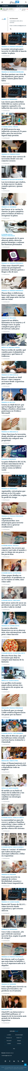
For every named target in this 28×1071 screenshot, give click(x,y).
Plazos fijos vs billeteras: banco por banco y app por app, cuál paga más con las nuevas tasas (13, 296)
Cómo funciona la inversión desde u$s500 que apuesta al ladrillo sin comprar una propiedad (13, 437)
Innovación (9, 1040)
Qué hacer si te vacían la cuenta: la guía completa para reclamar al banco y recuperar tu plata (12, 212)
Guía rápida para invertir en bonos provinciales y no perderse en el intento (13, 988)
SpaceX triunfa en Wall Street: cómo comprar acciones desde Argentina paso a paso (12, 380)
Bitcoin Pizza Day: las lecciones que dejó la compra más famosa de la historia (12, 658)
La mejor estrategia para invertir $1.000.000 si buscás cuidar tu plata (13, 51)
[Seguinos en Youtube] (22, 1061)
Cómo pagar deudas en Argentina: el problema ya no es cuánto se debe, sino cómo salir (13, 578)
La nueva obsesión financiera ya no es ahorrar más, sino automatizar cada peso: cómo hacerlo (13, 631)
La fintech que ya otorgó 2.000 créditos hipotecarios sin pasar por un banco (13, 712)
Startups (19, 1040)
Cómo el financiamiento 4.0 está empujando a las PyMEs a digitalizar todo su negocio (13, 766)
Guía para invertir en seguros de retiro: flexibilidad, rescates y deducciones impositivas (12, 880)
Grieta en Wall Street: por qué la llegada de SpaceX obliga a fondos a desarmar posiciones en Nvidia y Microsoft (13, 408)
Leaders (9, 1043)
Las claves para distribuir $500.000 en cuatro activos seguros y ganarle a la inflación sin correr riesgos (13, 105)
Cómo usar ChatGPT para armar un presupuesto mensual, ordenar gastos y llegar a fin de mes (13, 268)
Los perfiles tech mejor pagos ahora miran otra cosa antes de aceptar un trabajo (12, 686)
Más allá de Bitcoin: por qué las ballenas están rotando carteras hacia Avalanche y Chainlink (13, 739)
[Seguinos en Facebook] (9, 1061)
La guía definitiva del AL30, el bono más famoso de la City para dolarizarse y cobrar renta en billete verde (13, 465)
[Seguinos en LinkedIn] (14, 1061)
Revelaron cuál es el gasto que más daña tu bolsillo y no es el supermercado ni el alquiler (13, 962)
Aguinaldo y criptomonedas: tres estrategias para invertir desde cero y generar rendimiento (12, 522)
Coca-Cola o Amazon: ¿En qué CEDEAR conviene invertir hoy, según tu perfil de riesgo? (13, 935)
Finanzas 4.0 (9, 1037)
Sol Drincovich (6, 55)
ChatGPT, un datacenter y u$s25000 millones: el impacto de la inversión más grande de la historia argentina (13, 1016)
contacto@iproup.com (6, 1055)
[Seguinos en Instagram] (5, 1061)
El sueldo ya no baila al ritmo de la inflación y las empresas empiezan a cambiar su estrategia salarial (12, 794)
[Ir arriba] (25, 1065)
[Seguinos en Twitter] (18, 1061)
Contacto (19, 1043)
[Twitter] (11, 29)
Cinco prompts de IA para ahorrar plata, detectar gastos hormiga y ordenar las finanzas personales (12, 241)
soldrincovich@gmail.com (19, 25)
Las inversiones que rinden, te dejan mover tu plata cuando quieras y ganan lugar (13, 185)
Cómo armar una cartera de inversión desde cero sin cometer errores (13, 158)
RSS (14, 1048)
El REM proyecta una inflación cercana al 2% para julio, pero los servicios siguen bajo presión (13, 132)
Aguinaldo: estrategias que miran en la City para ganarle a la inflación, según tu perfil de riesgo (14, 494)
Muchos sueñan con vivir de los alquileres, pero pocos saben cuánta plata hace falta (13, 77)
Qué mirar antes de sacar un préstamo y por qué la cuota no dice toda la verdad (13, 605)
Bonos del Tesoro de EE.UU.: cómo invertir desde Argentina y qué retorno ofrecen (13, 907)
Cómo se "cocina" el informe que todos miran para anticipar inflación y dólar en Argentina (13, 852)
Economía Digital (19, 1034)
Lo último (9, 1034)
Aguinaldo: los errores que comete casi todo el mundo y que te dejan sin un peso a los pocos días (14, 551)
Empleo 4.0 (19, 1037)
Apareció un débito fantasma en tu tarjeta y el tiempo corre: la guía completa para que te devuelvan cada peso (13, 324)
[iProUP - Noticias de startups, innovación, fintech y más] (14, 2)
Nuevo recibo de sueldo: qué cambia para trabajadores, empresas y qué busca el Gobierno (13, 353)
